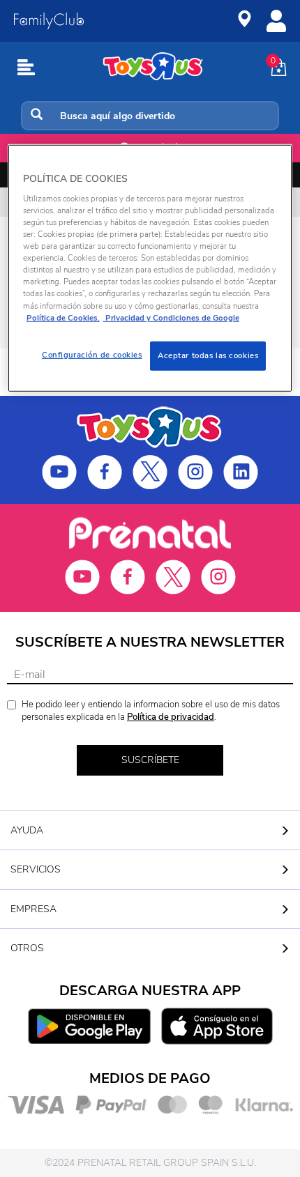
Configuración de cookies (92, 354)
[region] (150, 268)
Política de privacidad (170, 717)
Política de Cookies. (63, 317)
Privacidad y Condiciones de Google (171, 317)
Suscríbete (150, 760)
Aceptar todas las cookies (208, 354)
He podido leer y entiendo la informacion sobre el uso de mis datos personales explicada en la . (151, 711)
